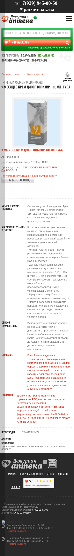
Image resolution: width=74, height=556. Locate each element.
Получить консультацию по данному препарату (29, 175)
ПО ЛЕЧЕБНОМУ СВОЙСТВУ (15, 60)
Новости (15, 487)
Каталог (12, 474)
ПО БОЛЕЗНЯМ (39, 60)
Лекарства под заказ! (31, 474)
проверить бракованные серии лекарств (49, 47)
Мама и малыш (35, 74)
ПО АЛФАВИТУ (28, 55)
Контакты (63, 474)
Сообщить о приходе (18, 180)
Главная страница (10, 74)
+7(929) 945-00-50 (38, 3)
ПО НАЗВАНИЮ (46, 55)
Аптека (50, 474)
